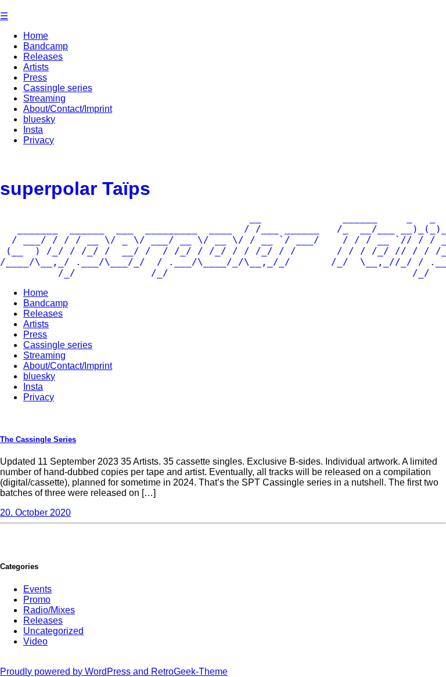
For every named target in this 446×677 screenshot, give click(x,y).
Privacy (38, 140)
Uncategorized (53, 631)
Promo (37, 599)
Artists (36, 67)
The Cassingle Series (38, 439)
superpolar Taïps (75, 188)
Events (37, 589)
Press (35, 77)
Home (35, 36)
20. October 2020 (35, 512)
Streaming (44, 98)
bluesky (39, 119)
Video (35, 641)
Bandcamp (45, 46)
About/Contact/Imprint (67, 109)
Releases (43, 56)
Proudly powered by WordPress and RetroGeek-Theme (114, 671)
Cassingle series (57, 88)
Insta (33, 130)
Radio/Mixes (49, 610)
